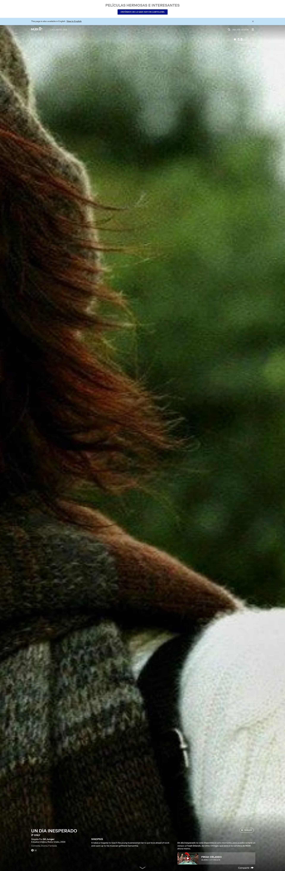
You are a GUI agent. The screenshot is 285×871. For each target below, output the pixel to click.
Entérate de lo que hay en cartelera (142, 12)
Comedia (35, 845)
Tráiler (248, 830)
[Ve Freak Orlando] (187, 858)
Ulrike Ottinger (210, 860)
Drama (44, 845)
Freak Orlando (211, 856)
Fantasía (52, 845)
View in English (74, 21)
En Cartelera (58, 29)
